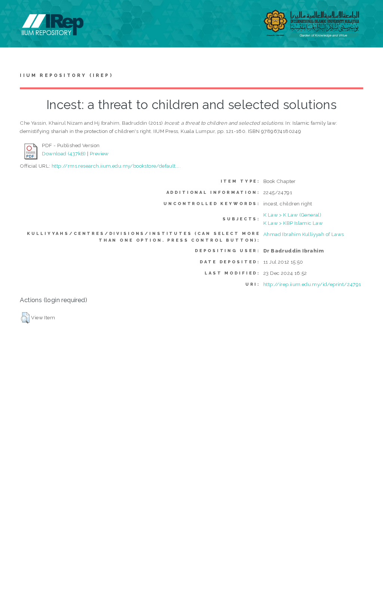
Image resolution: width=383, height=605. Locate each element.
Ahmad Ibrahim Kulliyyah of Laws (303, 234)
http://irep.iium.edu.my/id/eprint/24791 (312, 284)
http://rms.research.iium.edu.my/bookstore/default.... (116, 166)
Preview (99, 153)
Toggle (13, 14)
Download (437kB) (64, 153)
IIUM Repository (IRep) (66, 75)
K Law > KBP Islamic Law (293, 223)
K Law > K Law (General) (292, 215)
